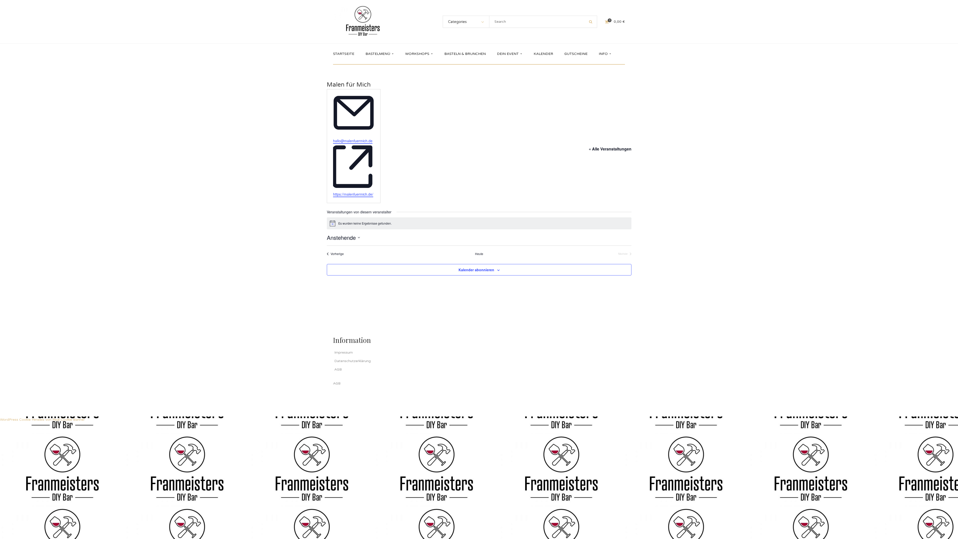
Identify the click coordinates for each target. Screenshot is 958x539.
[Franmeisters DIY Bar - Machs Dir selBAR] (363, 21)
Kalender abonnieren (476, 269)
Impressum (343, 352)
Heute (479, 254)
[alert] (479, 223)
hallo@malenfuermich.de (352, 140)
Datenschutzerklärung (352, 361)
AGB (338, 369)
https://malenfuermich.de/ (353, 194)
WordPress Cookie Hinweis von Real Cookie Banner (42, 419)
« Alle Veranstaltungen (610, 149)
